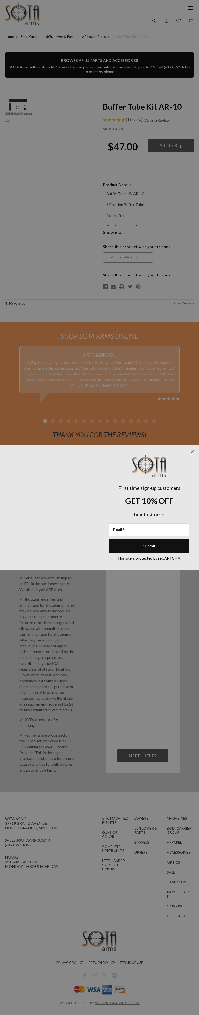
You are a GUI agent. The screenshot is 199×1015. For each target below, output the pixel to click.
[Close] (192, 452)
